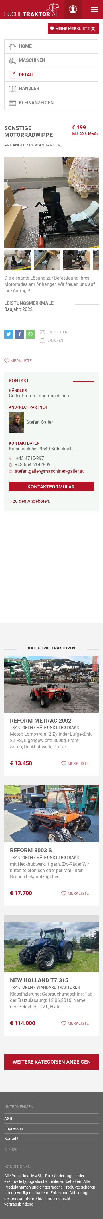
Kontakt (11, 1138)
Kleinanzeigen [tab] (36, 102)
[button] (9, 334)
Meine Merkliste (75, 28)
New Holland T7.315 (39, 980)
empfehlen (57, 332)
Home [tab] (25, 46)
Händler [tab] (29, 88)
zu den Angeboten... (33, 501)
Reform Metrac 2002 (40, 720)
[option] (51, 208)
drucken (55, 341)
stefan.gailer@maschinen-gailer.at (49, 471)
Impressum (14, 1128)
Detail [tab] (26, 74)
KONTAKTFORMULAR (51, 487)
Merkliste (21, 360)
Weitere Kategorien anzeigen (52, 1062)
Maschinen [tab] (32, 60)
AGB (8, 1118)
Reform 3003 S (31, 850)
